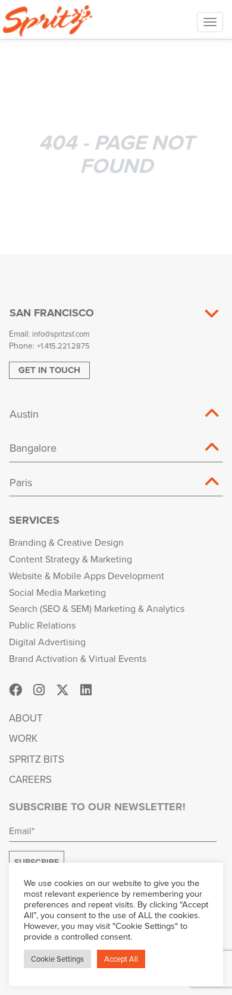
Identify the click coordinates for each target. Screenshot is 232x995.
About (26, 718)
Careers (30, 779)
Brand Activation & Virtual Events (77, 658)
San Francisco (52, 313)
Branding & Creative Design (66, 542)
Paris (21, 482)
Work (23, 738)
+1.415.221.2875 (63, 345)
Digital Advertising (47, 641)
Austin (24, 413)
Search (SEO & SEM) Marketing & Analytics (96, 608)
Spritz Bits (36, 759)
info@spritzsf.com (61, 333)
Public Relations (42, 625)
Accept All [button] (121, 958)
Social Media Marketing (57, 592)
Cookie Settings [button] (57, 958)
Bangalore (33, 447)
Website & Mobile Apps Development (86, 575)
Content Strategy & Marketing (70, 558)
